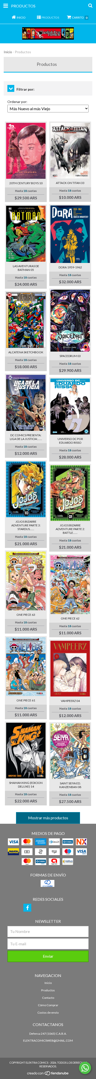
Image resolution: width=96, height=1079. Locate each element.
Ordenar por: (17, 102)
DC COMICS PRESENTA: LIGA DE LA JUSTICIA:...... (26, 437)
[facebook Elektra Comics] (27, 908)
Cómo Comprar (48, 1005)
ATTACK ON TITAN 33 (70, 183)
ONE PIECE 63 (25, 615)
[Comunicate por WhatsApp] (85, 1068)
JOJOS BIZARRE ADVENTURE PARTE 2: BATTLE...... (70, 529)
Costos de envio (48, 1012)
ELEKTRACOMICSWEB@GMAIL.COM (48, 1040)
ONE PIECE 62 (70, 618)
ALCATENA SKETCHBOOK (25, 352)
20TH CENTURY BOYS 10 (26, 183)
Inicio (8, 52)
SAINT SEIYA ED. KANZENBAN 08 (70, 785)
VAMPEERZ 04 (70, 701)
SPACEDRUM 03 (70, 356)
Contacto (48, 998)
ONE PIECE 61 (25, 700)
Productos (48, 990)
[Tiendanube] (48, 1074)
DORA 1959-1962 (70, 267)
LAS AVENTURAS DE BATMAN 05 (26, 268)
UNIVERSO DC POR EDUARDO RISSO (70, 440)
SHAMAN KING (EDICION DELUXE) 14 (26, 784)
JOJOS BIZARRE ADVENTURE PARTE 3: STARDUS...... (26, 525)
